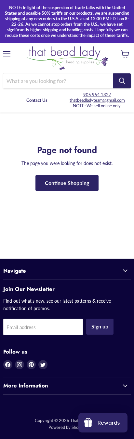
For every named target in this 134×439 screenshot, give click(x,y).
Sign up (99, 326)
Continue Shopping (67, 183)
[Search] (122, 80)
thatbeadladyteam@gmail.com (97, 100)
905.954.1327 (97, 94)
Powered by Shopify (67, 427)
